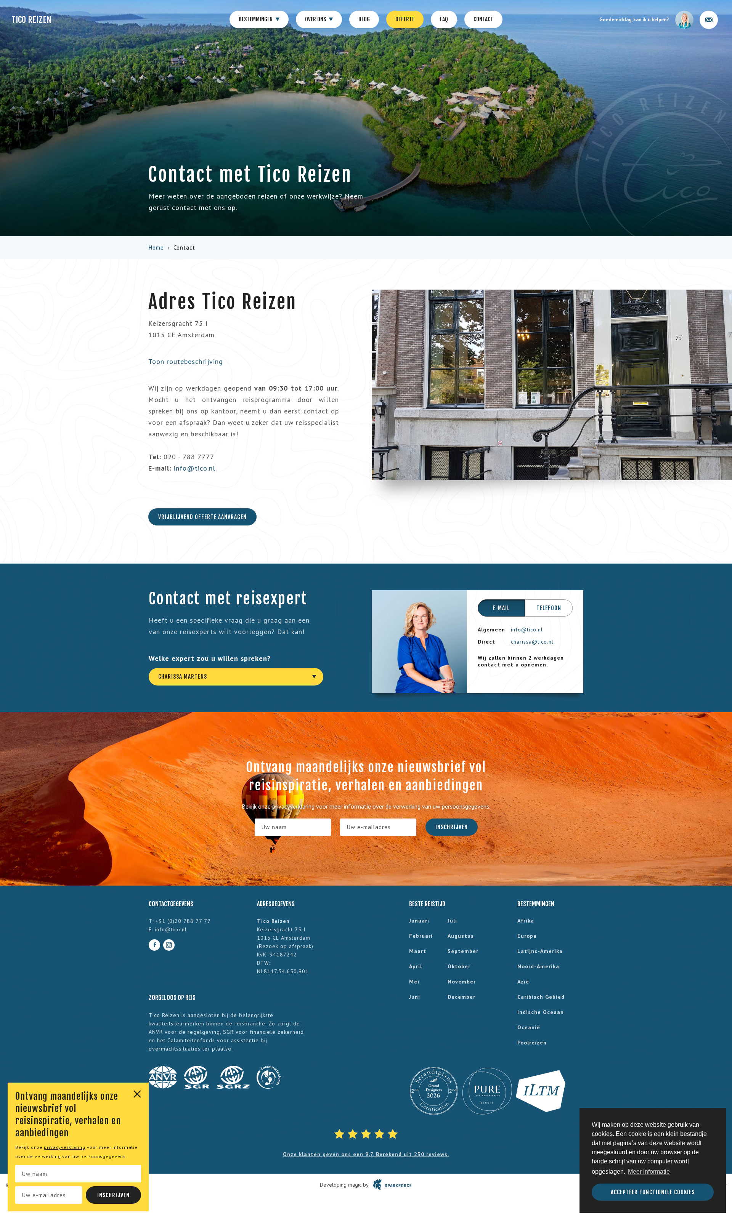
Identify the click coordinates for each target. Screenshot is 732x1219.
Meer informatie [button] (649, 1171)
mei (414, 981)
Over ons (316, 19)
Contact (483, 19)
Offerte (404, 19)
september (463, 951)
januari (419, 920)
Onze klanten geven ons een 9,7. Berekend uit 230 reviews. (366, 1154)
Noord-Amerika (538, 966)
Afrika (525, 920)
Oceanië (528, 1027)
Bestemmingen (256, 19)
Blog (364, 19)
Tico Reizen (31, 19)
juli (452, 920)
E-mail (501, 608)
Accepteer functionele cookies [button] (653, 1192)
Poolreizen (532, 1042)
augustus (461, 935)
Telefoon (548, 608)
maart (417, 951)
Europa (527, 935)
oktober (459, 966)
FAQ (444, 19)
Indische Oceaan (540, 1012)
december (461, 996)
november (462, 981)
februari (421, 935)
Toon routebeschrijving (185, 361)
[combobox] (236, 677)
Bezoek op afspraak (285, 946)
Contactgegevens (171, 904)
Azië (523, 981)
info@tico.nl (194, 468)
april (415, 966)
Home (156, 247)
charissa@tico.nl (532, 641)
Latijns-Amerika (540, 951)
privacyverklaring (64, 1147)
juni (414, 996)
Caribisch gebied (541, 996)
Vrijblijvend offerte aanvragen (202, 517)
